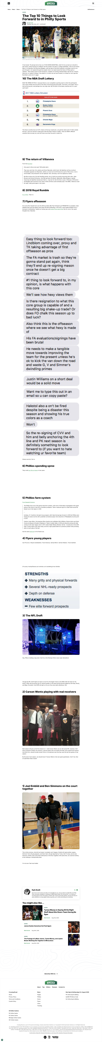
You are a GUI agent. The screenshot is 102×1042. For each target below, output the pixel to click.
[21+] (45, 1037)
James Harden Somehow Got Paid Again (37, 926)
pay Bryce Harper (33, 470)
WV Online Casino (13, 1020)
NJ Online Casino (13, 1015)
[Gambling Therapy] (55, 1037)
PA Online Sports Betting (72, 994)
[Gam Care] (49, 1037)
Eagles (39, 994)
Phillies (39, 997)
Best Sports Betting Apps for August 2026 (77, 992)
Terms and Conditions (14, 999)
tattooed (32, 531)
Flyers (38, 1001)
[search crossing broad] (93, 3)
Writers (48, 987)
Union (38, 1003)
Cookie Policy (12, 1001)
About (39, 987)
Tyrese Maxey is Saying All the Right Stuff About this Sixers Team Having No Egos (60, 912)
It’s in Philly (25, 194)
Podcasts (54, 987)
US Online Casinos (14, 1010)
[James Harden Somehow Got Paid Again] (74, 927)
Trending (39, 1005)
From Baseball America (28, 502)
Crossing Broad (13, 992)
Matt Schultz (47, 917)
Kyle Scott (30, 22)
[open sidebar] (9, 3)
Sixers (24, 12)
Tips (43, 987)
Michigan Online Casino (15, 1017)
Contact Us (62, 987)
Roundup (29, 163)
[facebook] (77, 890)
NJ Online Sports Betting (72, 999)
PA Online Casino (13, 1013)
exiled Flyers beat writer (57, 209)
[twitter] (75, 890)
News (38, 992)
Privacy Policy (12, 997)
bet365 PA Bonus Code (72, 997)
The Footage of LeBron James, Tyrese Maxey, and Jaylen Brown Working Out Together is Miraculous (43, 939)
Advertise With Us (49, 974)
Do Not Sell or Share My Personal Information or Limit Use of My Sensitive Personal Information (51, 1032)
